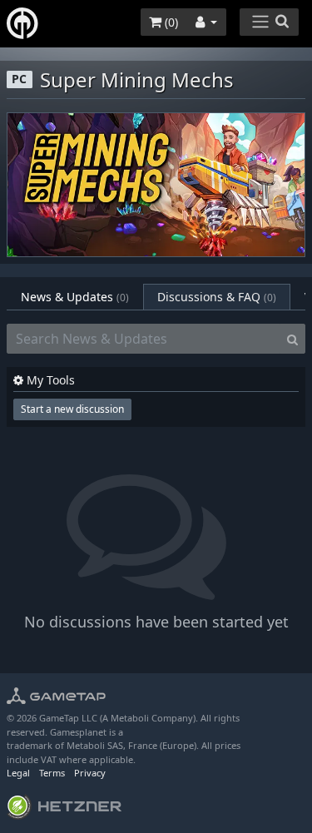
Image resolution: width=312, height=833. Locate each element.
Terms (52, 772)
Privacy (90, 772)
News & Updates (75, 297)
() (169, 22)
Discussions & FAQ (216, 297)
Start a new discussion (72, 409)
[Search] (292, 339)
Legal (18, 772)
